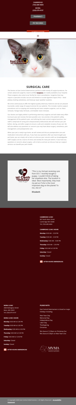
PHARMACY (38, 16)
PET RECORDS (38, 23)
